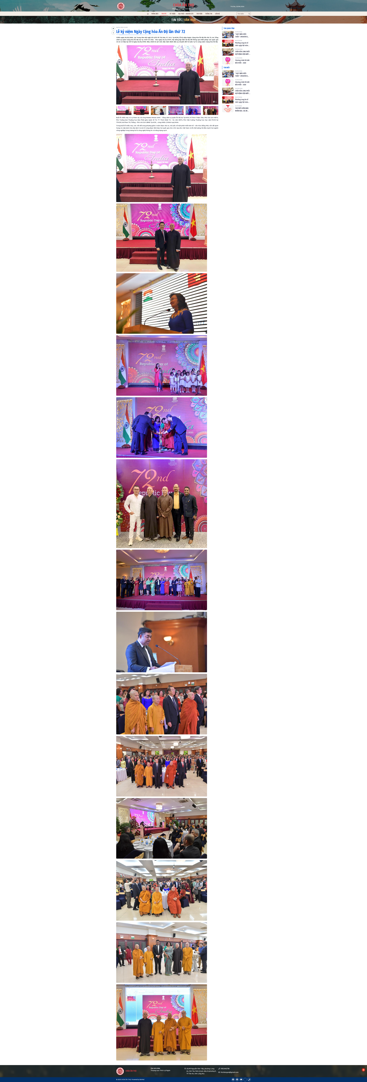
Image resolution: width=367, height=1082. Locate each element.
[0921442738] (245, 1079)
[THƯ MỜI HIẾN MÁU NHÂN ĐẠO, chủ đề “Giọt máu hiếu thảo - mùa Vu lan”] (236, 108)
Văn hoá (190, 20)
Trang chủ (148, 13)
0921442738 (225, 1069)
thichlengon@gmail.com (229, 1072)
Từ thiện (172, 14)
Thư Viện (199, 14)
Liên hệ (217, 14)
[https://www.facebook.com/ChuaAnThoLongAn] (233, 1079)
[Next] (215, 76)
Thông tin (208, 14)
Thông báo (154, 14)
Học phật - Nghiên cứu (185, 14)
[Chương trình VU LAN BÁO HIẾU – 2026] (236, 60)
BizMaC (142, 1079)
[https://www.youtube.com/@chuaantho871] (241, 1079)
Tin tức (163, 14)
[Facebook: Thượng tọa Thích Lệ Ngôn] (237, 1079)
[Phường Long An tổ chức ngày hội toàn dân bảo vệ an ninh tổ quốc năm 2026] (236, 43)
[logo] (129, 6)
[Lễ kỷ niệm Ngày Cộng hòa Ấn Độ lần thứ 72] (167, 74)
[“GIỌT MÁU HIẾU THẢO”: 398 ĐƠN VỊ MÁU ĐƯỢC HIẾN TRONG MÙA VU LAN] (236, 34)
